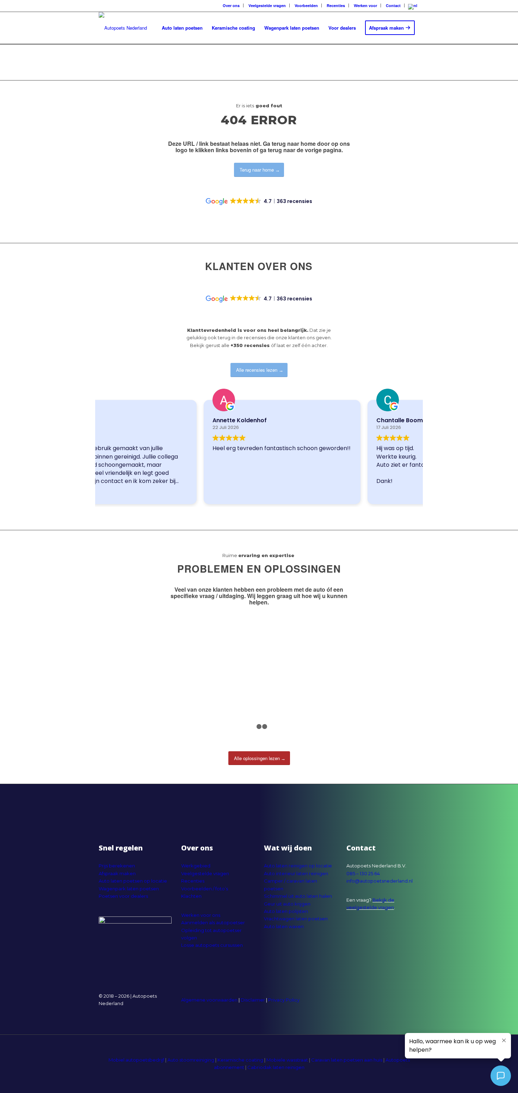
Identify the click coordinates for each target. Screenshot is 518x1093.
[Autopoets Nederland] (123, 28)
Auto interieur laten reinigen (296, 873)
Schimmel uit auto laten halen (298, 896)
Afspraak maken (117, 873)
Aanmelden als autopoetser (213, 922)
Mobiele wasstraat (287, 1060)
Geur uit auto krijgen (287, 904)
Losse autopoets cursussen (212, 945)
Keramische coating (240, 1060)
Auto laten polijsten (286, 911)
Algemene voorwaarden (209, 1000)
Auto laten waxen (284, 926)
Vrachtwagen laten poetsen (296, 918)
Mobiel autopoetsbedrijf (136, 1060)
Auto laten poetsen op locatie (133, 881)
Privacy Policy (284, 1000)
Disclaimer (253, 1000)
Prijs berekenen (117, 865)
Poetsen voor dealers (123, 896)
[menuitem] (230, 5)
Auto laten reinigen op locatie (298, 865)
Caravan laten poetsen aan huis (346, 1060)
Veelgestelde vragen (205, 873)
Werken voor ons (200, 915)
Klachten (191, 896)
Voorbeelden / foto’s (204, 888)
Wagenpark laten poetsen (129, 888)
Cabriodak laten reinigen (275, 1067)
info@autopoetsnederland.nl (379, 881)
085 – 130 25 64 (363, 873)
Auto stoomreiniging (190, 1060)
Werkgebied (195, 865)
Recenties (192, 881)
